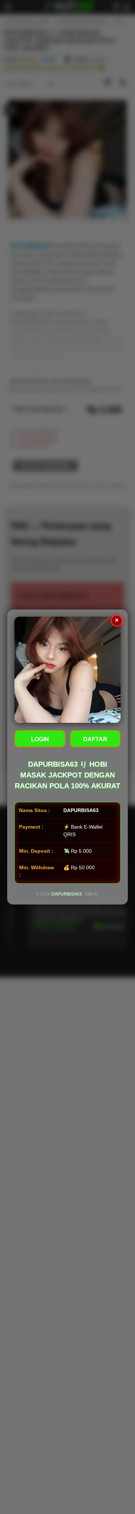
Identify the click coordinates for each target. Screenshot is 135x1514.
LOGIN (40, 739)
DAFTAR (95, 739)
